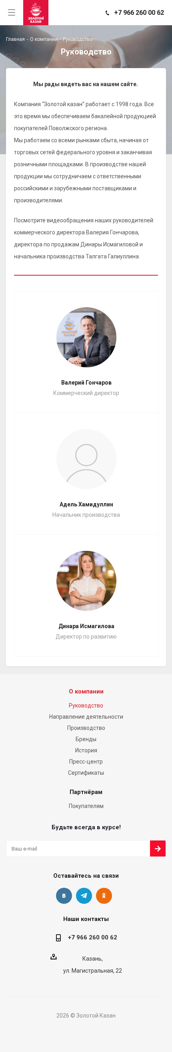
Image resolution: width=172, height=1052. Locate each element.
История (86, 750)
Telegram (84, 896)
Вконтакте (64, 896)
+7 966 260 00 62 (139, 12)
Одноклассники (104, 896)
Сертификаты (86, 773)
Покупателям (86, 806)
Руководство (86, 705)
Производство (86, 728)
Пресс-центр (86, 761)
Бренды (86, 739)
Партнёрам (86, 792)
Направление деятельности (86, 716)
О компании (86, 691)
